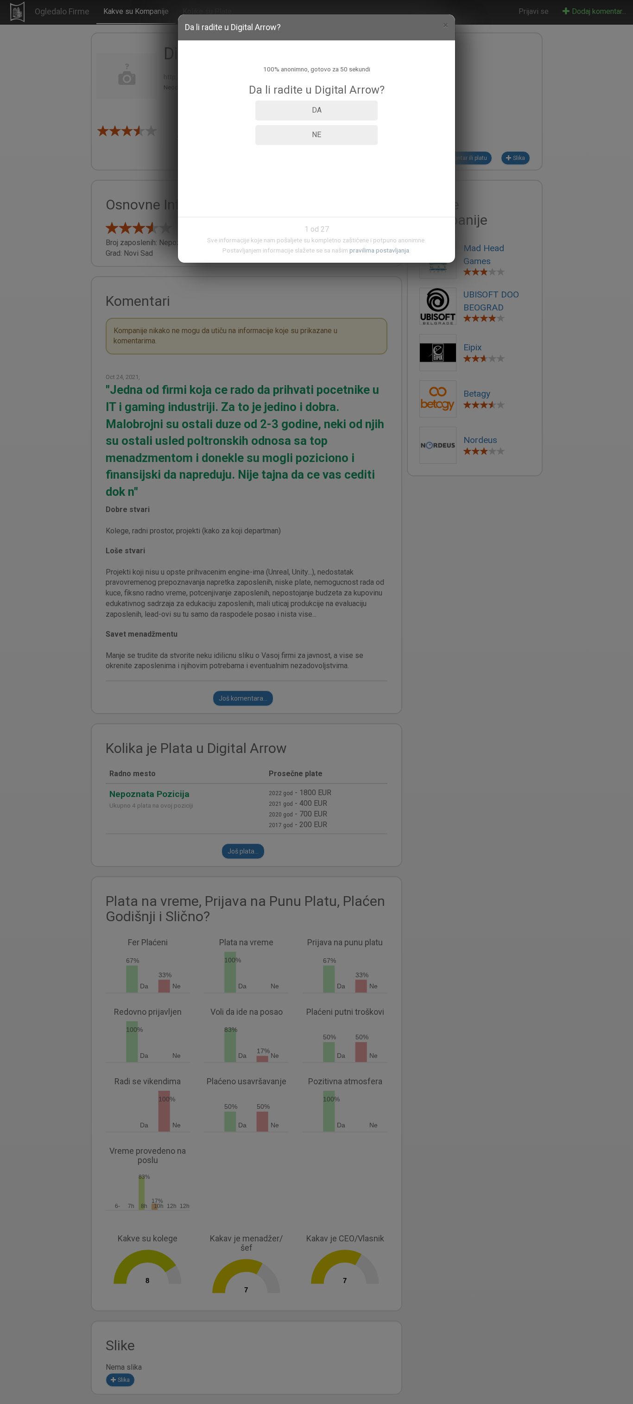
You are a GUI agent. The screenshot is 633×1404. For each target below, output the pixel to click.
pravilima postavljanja (379, 250)
